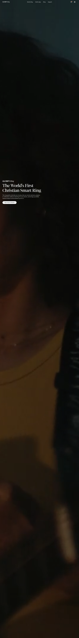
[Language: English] (75, 2)
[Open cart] (71, 2)
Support (50, 2)
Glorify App (38, 2)
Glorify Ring (30, 2)
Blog (44, 2)
